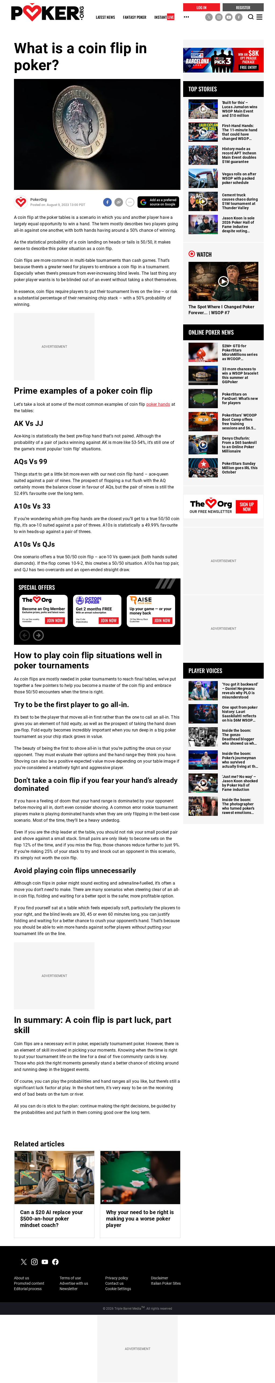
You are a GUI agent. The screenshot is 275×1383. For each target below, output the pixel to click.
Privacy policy (116, 1278)
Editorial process (28, 1289)
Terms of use (70, 1278)
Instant (164, 17)
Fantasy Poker (134, 17)
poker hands (158, 404)
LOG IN (202, 7)
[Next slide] (38, 635)
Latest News (105, 17)
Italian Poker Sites (166, 1283)
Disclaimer (159, 1278)
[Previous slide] (24, 635)
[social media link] (209, 17)
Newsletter (69, 1289)
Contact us (114, 1283)
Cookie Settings (118, 1289)
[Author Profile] (21, 202)
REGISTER (243, 7)
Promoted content (29, 1283)
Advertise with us (74, 1283)
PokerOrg (38, 199)
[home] (47, 12)
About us (21, 1278)
